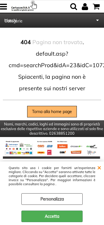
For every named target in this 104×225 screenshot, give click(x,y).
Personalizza (52, 199)
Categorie (13, 21)
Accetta (52, 216)
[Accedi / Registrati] (85, 6)
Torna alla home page (52, 111)
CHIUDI (99, 167)
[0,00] (97, 6)
